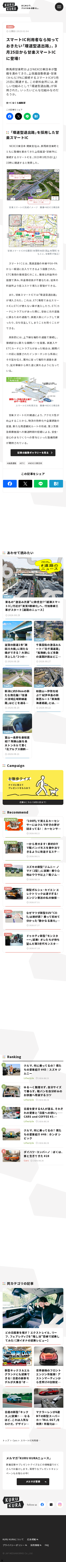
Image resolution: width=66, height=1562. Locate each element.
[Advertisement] (33, 980)
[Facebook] (9, 116)
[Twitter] (18, 116)
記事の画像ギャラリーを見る (33, 452)
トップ (6, 1440)
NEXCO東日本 (35, 463)
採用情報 (34, 1545)
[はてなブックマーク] (36, 116)
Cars (15, 1440)
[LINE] (27, 116)
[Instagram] (59, 1504)
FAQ (47, 1545)
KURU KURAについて (13, 1539)
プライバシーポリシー (14, 1545)
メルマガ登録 (33, 1481)
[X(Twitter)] (51, 1504)
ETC (23, 463)
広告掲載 (31, 1539)
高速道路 (12, 463)
